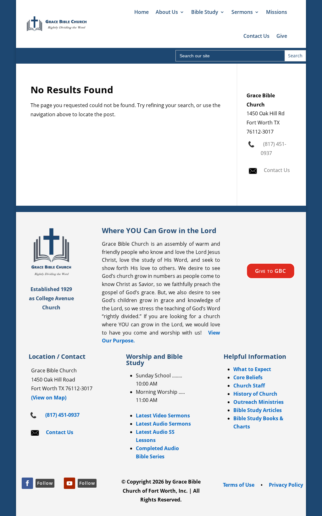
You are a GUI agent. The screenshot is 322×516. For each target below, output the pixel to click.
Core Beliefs (248, 377)
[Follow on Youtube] (69, 483)
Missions (276, 12)
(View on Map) (47, 397)
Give (281, 35)
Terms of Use (238, 484)
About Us (167, 12)
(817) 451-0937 (61, 414)
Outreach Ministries (258, 401)
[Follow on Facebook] (27, 483)
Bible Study (204, 12)
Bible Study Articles (257, 410)
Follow (45, 483)
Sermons (242, 12)
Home (141, 12)
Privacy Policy (286, 484)
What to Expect (252, 369)
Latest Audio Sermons (163, 423)
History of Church (255, 393)
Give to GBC (270, 270)
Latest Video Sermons (163, 415)
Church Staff (249, 385)
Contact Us (256, 35)
